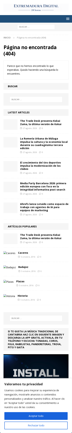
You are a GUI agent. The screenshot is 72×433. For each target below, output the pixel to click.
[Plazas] (8, 282)
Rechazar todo (36, 425)
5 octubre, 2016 (28, 256)
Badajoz (23, 267)
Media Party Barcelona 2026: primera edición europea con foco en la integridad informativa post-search (43, 186)
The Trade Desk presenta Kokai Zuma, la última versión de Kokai (40, 122)
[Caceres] (9, 253)
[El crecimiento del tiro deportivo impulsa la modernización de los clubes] (10, 166)
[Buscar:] (36, 26)
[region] (36, 405)
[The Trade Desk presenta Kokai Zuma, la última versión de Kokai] (10, 124)
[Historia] (9, 296)
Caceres (23, 252)
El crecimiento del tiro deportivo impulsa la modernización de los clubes (40, 166)
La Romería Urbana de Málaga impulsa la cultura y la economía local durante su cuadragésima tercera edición (44, 143)
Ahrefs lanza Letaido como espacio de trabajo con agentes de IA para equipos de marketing (44, 207)
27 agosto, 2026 (30, 128)
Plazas (20, 281)
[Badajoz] (9, 267)
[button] (67, 18)
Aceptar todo (36, 416)
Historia (23, 295)
